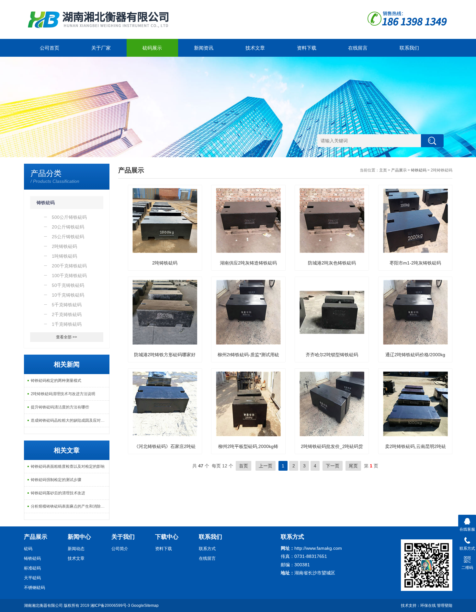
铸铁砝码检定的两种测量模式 (56, 380)
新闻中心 (79, 537)
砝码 (28, 548)
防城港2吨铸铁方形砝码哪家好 (165, 354)
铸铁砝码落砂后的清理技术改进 (58, 493)
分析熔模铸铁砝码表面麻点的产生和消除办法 (69, 506)
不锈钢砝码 (34, 587)
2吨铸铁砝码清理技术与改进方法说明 (63, 394)
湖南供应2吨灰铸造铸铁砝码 (248, 262)
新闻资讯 (203, 48)
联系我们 (409, 48)
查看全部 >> (66, 337)
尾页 (353, 465)
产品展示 (399, 170)
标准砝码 (32, 568)
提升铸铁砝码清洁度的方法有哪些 (60, 407)
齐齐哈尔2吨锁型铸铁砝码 (332, 354)
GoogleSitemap (145, 605)
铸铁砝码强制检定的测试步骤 (56, 479)
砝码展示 (152, 48)
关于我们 (123, 537)
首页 (243, 465)
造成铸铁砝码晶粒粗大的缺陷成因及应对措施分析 (70, 420)
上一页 (265, 465)
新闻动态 (76, 548)
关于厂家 (101, 48)
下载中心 (166, 537)
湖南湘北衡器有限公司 (43, 605)
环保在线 (428, 605)
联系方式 (207, 548)
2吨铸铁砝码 (164, 262)
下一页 (332, 465)
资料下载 (306, 48)
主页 (383, 170)
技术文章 (255, 48)
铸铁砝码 (46, 202)
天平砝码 (32, 577)
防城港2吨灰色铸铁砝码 (332, 262)
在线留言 (358, 48)
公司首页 (49, 48)
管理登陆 (444, 605)
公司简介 (119, 548)
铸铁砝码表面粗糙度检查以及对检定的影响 (68, 466)
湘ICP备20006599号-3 (110, 605)
